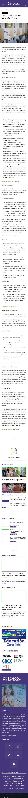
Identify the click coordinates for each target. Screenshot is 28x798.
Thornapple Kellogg (13, 788)
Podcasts (4, 507)
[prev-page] (3, 511)
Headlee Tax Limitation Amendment (11, 412)
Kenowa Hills (8, 783)
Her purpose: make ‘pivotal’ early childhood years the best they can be (18, 499)
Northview (17, 785)
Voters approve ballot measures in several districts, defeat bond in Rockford (18, 539)
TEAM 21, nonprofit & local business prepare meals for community (17, 531)
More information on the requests (9, 306)
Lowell (11, 785)
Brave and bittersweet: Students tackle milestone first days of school (13, 480)
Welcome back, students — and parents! (14, 495)
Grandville (14, 781)
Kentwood (6, 785)
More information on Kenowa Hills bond (10, 181)
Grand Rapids (7, 781)
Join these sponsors (6, 669)
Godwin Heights (5, 492)
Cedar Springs (20, 776)
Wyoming (21, 788)
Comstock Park (9, 778)
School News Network (10, 20)
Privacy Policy (5, 797)
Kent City (14, 783)
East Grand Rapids (4, 501)
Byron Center (6, 776)
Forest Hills (6, 780)
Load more (13, 545)
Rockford (22, 785)
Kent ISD (20, 783)
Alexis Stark (4, 577)
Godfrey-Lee (13, 780)
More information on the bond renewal (10, 362)
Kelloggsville (21, 781)
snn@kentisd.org (12, 735)
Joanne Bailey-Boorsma (7, 609)
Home (3, 10)
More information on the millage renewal (10, 429)
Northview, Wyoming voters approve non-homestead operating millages (16, 524)
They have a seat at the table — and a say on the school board (13, 606)
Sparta (3, 476)
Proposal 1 (10, 55)
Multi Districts (8, 10)
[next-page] (5, 511)
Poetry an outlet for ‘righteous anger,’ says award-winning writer (13, 574)
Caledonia (13, 776)
